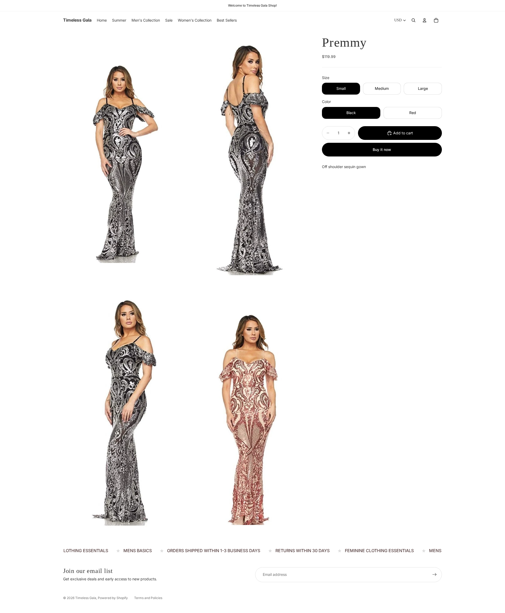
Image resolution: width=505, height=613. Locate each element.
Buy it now (382, 149)
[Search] (413, 20)
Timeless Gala (85, 598)
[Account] (424, 20)
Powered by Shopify (113, 598)
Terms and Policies (148, 598)
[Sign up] (435, 575)
